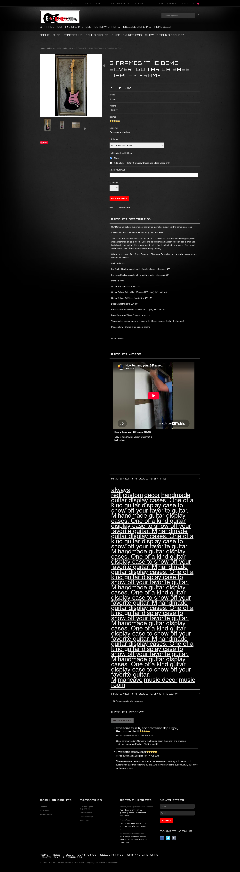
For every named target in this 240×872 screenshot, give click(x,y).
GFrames (43, 806)
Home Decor (163, 27)
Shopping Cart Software (96, 862)
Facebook (162, 838)
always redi (120, 492)
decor (152, 494)
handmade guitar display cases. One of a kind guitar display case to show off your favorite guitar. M (152, 504)
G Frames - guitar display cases (65, 27)
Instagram (174, 838)
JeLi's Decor (44, 810)
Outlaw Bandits (107, 27)
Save (45, 142)
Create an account (162, 4)
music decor (160, 679)
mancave (130, 679)
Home (42, 48)
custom (133, 494)
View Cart (187, 4)
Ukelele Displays (137, 27)
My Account (93, 4)
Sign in (138, 4)
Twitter (168, 838)
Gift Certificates (117, 4)
